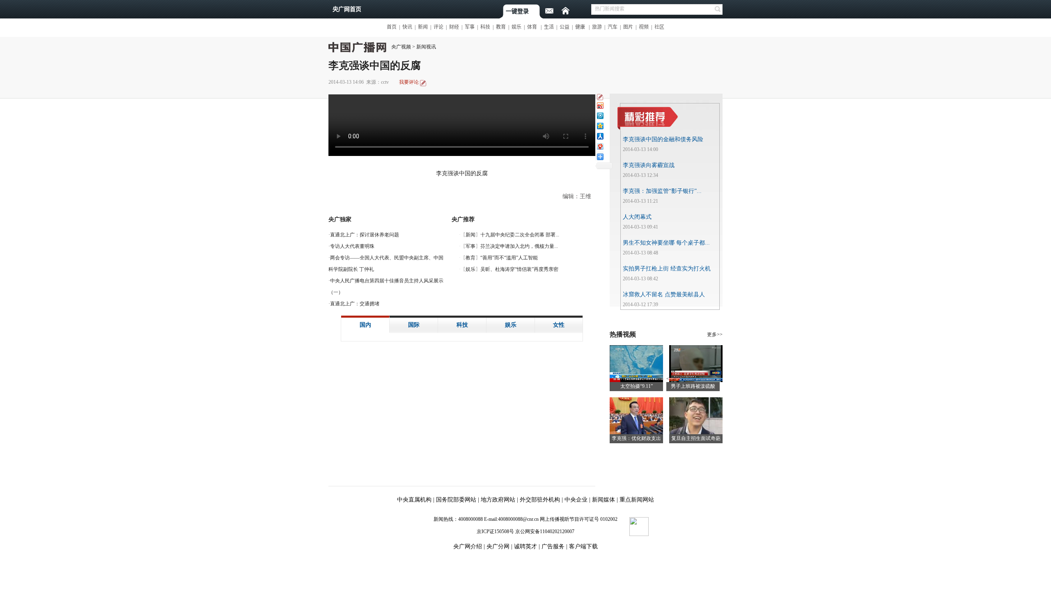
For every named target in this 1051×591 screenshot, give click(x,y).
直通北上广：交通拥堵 (354, 304)
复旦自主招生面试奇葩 (696, 438)
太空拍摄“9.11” (636, 386)
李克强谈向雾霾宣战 (649, 165)
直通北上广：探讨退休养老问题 (364, 235)
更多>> (715, 334)
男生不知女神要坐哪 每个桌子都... (666, 243)
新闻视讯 (426, 47)
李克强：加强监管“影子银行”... (662, 191)
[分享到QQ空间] (599, 126)
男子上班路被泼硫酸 (693, 386)
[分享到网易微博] (599, 146)
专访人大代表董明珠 (352, 246)
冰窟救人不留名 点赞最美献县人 (664, 294)
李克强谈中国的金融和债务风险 (663, 139)
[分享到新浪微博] (599, 105)
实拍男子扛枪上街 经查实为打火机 (667, 269)
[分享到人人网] (599, 136)
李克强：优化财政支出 (636, 438)
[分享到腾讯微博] (599, 115)
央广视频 (401, 47)
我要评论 (409, 82)
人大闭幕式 (637, 217)
